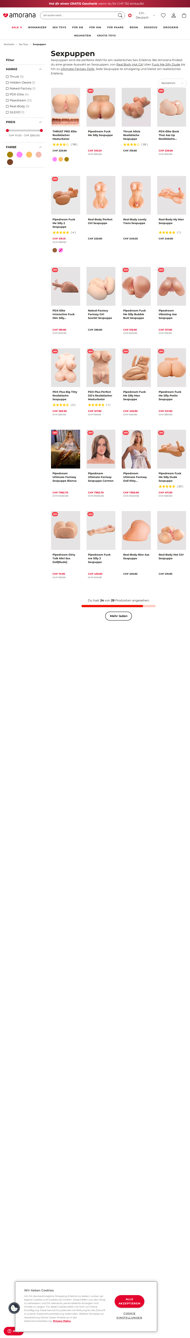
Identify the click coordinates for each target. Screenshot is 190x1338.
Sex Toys (23, 44)
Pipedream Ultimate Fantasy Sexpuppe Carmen (101, 477)
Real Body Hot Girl (129, 64)
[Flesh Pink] (19, 155)
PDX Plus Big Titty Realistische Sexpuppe (65, 395)
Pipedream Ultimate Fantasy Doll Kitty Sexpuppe (135, 477)
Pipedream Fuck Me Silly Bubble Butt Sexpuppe (134, 314)
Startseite (9, 44)
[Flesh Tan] (29, 155)
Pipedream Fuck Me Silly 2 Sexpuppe (64, 223)
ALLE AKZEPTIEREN (129, 1301)
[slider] (7, 130)
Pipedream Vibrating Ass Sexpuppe (168, 314)
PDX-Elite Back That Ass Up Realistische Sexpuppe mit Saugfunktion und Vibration (171, 135)
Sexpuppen (39, 44)
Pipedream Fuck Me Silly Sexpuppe (100, 133)
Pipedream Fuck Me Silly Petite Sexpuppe (170, 395)
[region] (86, 1306)
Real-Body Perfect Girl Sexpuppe (100, 221)
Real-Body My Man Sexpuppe (171, 221)
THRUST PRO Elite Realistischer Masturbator (65, 135)
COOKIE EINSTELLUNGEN (129, 1315)
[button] (14, 1308)
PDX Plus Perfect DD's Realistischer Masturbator (100, 395)
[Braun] (55, 250)
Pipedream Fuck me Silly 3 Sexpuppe (99, 558)
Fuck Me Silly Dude (166, 64)
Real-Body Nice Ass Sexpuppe (136, 556)
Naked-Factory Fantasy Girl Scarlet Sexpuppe (100, 314)
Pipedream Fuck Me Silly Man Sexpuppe (134, 395)
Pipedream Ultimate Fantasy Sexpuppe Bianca (65, 477)
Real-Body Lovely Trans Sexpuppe (134, 221)
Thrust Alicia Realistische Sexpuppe (131, 135)
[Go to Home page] (19, 15)
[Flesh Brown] (10, 162)
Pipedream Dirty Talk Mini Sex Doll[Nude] (64, 558)
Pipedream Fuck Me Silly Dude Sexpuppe (170, 477)
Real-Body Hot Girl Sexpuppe (171, 556)
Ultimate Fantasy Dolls (77, 69)
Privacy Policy (62, 1321)
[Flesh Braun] (10, 155)
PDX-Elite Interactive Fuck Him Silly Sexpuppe (64, 314)
